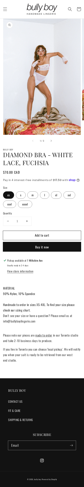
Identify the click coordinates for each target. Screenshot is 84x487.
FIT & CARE (14, 410)
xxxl (9, 204)
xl (56, 195)
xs (8, 195)
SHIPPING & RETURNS (20, 420)
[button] (5, 9)
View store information (20, 271)
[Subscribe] (71, 445)
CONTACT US (15, 401)
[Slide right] (50, 140)
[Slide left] (33, 140)
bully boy (37, 479)
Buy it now (42, 247)
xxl (69, 195)
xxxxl (25, 204)
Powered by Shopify (49, 479)
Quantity (7, 213)
